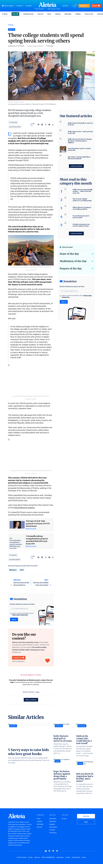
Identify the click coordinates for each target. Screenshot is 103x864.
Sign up (14, 619)
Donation (52, 830)
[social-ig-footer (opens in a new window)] (57, 851)
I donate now (17, 658)
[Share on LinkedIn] (42, 124)
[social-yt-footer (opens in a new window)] (46, 851)
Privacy (84, 857)
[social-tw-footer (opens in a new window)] (53, 851)
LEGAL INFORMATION (48, 857)
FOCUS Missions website (24, 507)
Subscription (53, 827)
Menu (5, 14)
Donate (94, 6)
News (49, 14)
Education (13, 726)
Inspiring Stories (28, 14)
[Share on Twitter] (45, 124)
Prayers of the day (71, 268)
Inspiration (59, 726)
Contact (67, 857)
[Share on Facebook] (38, 124)
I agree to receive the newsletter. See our (23, 614)
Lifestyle (57, 14)
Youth (22, 570)
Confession (81, 726)
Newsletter (52, 818)
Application (52, 821)
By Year (64, 818)
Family (57, 761)
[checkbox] (10, 613)
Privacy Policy (76, 857)
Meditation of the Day (73, 261)
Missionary (12, 570)
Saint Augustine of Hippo (54, 9)
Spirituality (67, 14)
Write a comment (31, 700)
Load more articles (76, 166)
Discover (40, 14)
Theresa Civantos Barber (35, 46)
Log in (76, 6)
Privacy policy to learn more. (20, 615)
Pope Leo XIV (89, 14)
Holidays (78, 14)
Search (29, 6)
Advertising (52, 833)
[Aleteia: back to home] (48, 5)
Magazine (52, 824)
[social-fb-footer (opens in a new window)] (49, 851)
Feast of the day (69, 253)
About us (37, 857)
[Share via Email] (49, 124)
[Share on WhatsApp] (53, 124)
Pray (14, 14)
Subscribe (83, 6)
